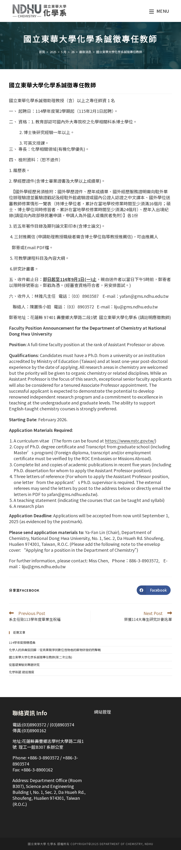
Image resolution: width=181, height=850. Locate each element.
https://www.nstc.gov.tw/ (130, 441)
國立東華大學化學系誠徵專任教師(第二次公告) (40, 657)
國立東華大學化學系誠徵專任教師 (119, 52)
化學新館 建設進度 (21, 672)
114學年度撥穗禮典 (22, 642)
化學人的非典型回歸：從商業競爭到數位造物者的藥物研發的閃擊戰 (55, 650)
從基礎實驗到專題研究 (24, 664)
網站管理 (102, 712)
